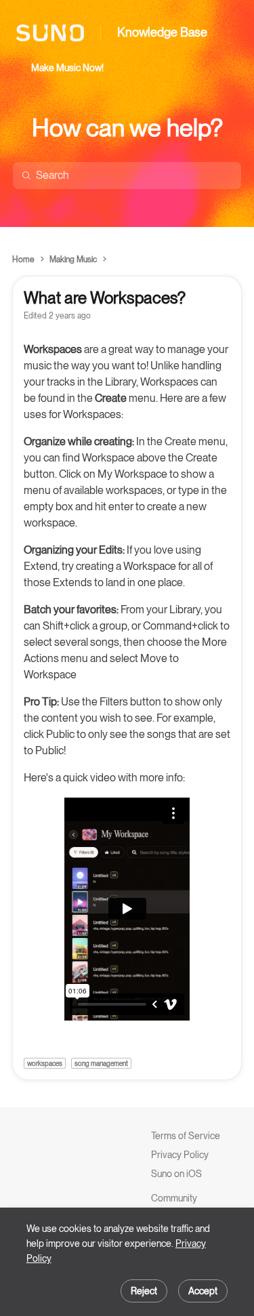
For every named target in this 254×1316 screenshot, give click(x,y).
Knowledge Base (162, 32)
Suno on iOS (176, 1173)
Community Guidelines (174, 1205)
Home (23, 259)
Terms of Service (185, 1135)
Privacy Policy (180, 1154)
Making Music (73, 259)
